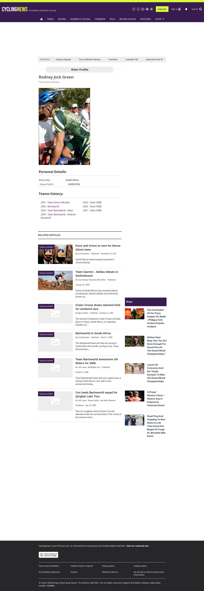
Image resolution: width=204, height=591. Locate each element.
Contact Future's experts (81, 566)
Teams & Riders (46, 247)
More (158, 19)
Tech (112, 19)
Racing (62, 19)
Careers (74, 572)
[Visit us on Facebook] (133, 9)
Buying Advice (127, 19)
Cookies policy (140, 566)
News (50, 19)
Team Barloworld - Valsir (60, 210)
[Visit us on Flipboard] (151, 9)
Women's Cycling (80, 19)
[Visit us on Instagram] (142, 9)
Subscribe (162, 9)
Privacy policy (108, 566)
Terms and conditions (49, 566)
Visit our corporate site (137, 546)
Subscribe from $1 (154, 59)
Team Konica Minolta (59, 202)
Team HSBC (96, 202)
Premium (100, 19)
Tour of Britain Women (90, 59)
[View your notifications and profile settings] (186, 9)
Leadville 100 (132, 59)
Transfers (113, 59)
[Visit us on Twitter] (138, 9)
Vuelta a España (63, 59)
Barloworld (53, 206)
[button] (197, 9)
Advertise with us (110, 572)
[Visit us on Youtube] (147, 9)
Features (145, 19)
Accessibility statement (49, 572)
